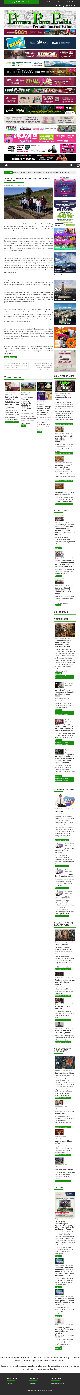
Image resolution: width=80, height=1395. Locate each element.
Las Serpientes (66, 969)
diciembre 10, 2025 (61, 1164)
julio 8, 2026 (69, 869)
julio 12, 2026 (70, 683)
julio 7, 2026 (69, 750)
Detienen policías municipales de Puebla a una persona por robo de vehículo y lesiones (16, 365)
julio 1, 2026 (69, 891)
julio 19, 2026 (60, 393)
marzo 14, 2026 (60, 462)
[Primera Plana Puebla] (6, 165)
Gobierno (15, 422)
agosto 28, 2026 (60, 1265)
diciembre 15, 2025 (61, 1136)
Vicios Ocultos (66, 1097)
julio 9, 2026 (69, 720)
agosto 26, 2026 (60, 977)
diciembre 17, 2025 (61, 1106)
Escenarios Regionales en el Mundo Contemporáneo (62, 677)
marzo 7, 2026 (60, 490)
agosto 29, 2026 (10, 392)
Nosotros (10, 1384)
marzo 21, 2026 (60, 433)
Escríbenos (32, 1384)
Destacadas (13, 357)
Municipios (58, 548)
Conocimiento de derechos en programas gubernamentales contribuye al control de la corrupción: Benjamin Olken (42, 366)
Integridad (65, 840)
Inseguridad (58, 1256)
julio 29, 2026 (70, 843)
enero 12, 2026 (60, 1070)
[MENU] (78, 165)
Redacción (22, 185)
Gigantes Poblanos (67, 424)
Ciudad (7, 357)
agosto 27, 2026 (60, 808)
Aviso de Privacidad (57, 1384)
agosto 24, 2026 (60, 1028)
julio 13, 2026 (60, 638)
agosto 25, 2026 (60, 1004)
